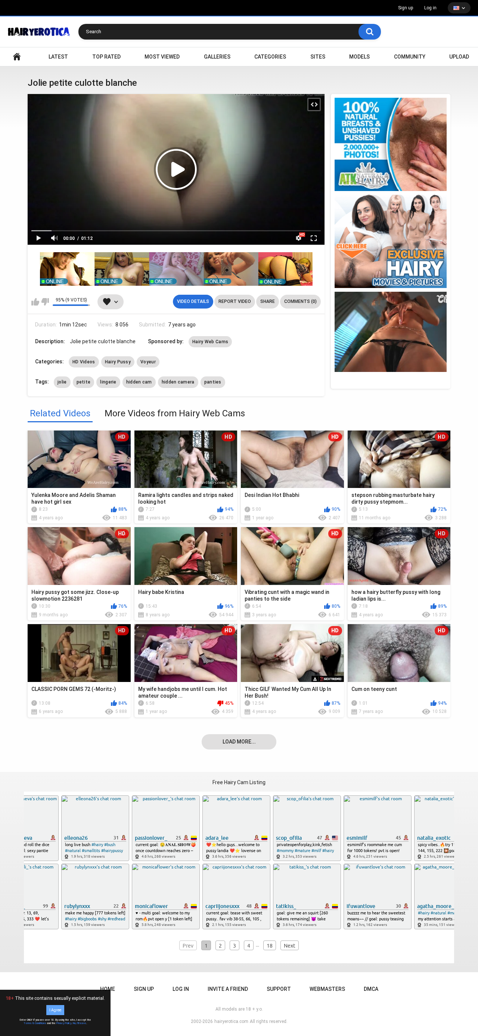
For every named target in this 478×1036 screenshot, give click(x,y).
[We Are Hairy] (391, 241)
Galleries (217, 57)
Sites (317, 57)
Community (409, 57)
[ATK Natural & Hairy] (391, 144)
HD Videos (83, 361)
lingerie (108, 382)
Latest (58, 57)
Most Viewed (162, 57)
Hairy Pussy (118, 361)
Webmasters (327, 989)
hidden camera (178, 382)
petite (84, 382)
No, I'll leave (79, 1023)
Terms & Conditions (35, 1023)
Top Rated (106, 57)
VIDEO (16, 56)
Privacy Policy (63, 1023)
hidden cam (139, 382)
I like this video (35, 302)
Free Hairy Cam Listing (239, 782)
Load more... (239, 742)
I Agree (55, 1010)
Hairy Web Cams (210, 341)
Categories (270, 57)
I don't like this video (45, 302)
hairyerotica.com (231, 1021)
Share (267, 301)
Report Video (234, 301)
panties (212, 382)
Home (107, 989)
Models (359, 57)
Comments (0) (300, 301)
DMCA (371, 989)
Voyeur (148, 361)
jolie (62, 382)
